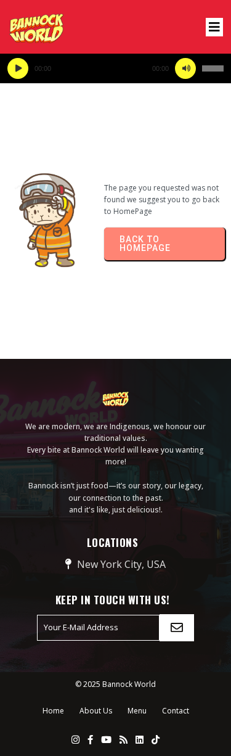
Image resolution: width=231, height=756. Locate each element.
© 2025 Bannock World (115, 684)
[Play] (17, 68)
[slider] (213, 68)
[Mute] (185, 68)
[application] (115, 68)
